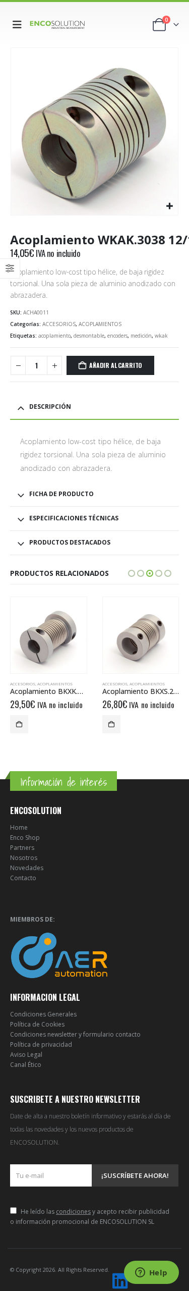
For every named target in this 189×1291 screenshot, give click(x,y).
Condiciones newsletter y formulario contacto (75, 1034)
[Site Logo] (57, 24)
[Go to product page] (49, 635)
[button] (19, 24)
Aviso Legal (26, 1054)
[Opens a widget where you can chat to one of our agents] (151, 1273)
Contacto (23, 878)
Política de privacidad (41, 1044)
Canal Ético (25, 1064)
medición (141, 335)
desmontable (89, 335)
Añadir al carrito (115, 365)
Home (19, 827)
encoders (117, 335)
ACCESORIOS (59, 324)
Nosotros (23, 857)
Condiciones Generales (43, 1014)
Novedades (26, 868)
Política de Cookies (37, 1024)
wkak (161, 335)
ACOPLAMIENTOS (100, 324)
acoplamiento (54, 335)
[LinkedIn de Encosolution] (120, 1281)
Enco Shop (25, 837)
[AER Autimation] (59, 954)
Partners (22, 847)
